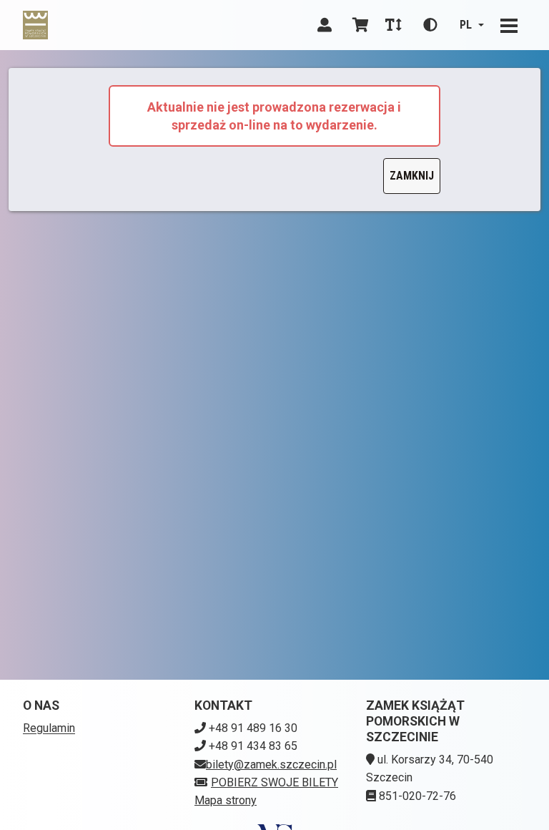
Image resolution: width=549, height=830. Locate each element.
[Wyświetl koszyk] (360, 25)
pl (466, 24)
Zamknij (412, 175)
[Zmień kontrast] (430, 25)
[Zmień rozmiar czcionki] (393, 25)
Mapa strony (225, 800)
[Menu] (509, 25)
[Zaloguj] (324, 25)
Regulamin (49, 728)
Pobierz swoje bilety (274, 782)
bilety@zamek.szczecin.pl (271, 764)
